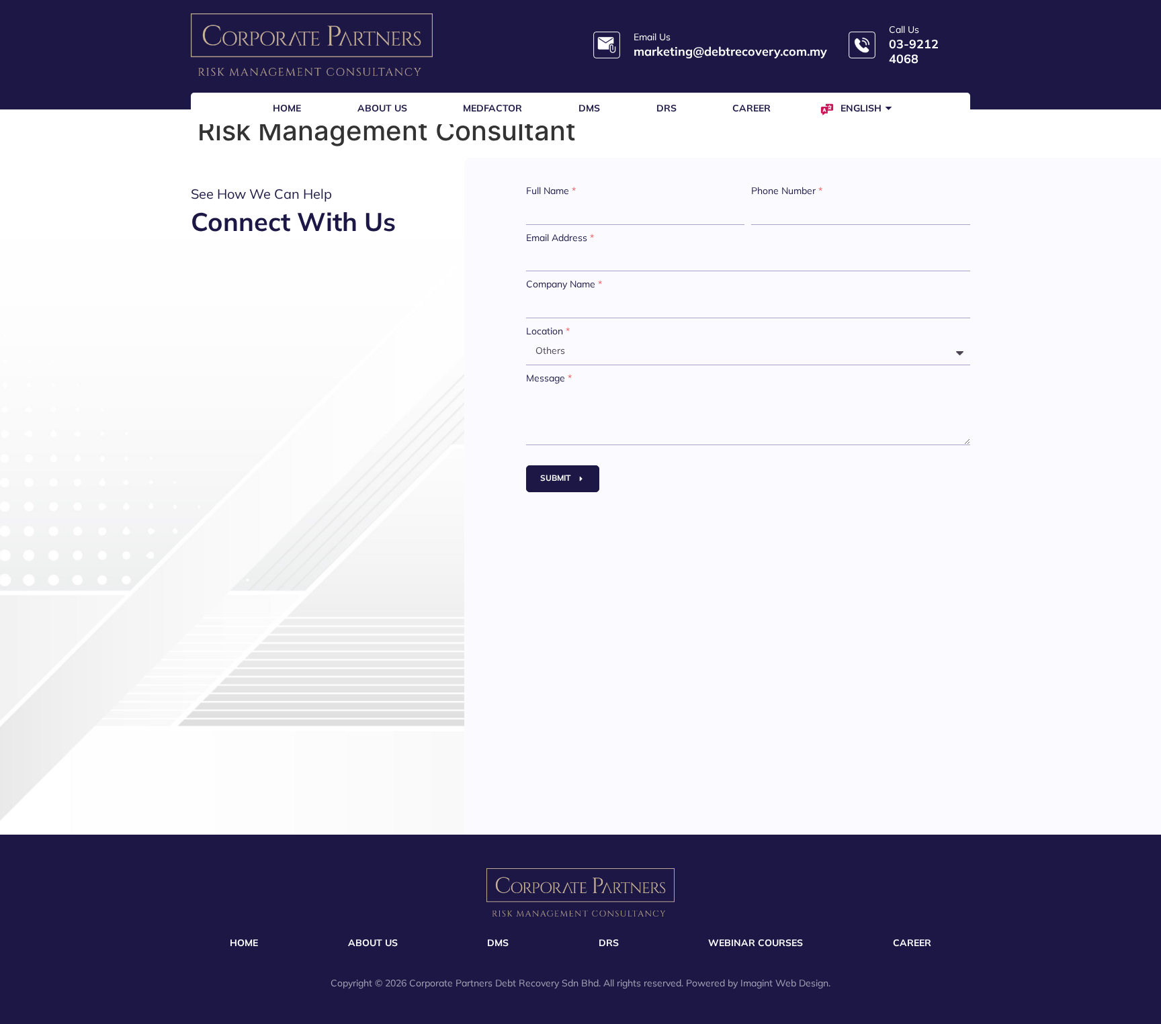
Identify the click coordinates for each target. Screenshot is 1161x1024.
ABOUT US (373, 943)
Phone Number (786, 191)
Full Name (551, 191)
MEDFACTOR (492, 108)
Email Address (560, 238)
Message (549, 378)
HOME (244, 943)
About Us (382, 108)
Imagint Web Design (784, 983)
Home (287, 108)
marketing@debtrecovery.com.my (730, 51)
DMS (589, 108)
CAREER (912, 943)
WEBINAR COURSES (755, 943)
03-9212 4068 (914, 51)
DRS (666, 108)
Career (751, 108)
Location (548, 331)
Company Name (564, 284)
